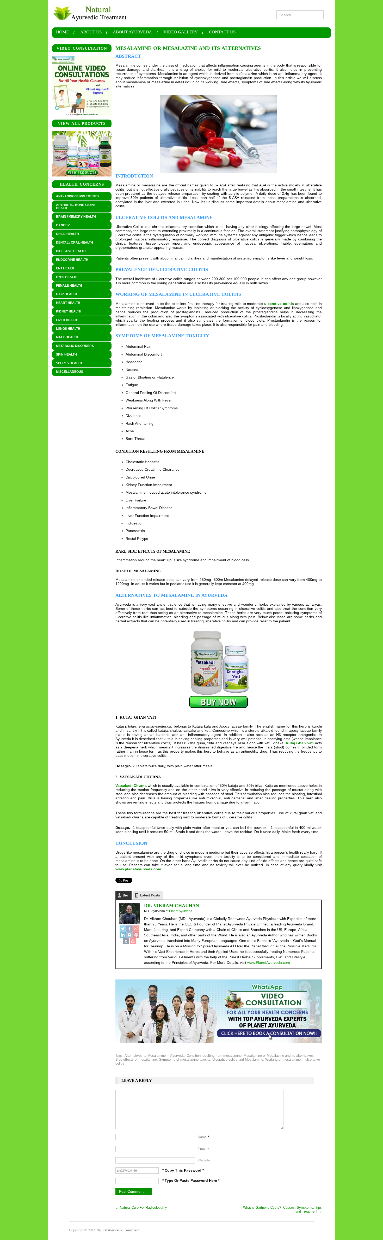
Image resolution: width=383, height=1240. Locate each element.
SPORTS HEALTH (67, 363)
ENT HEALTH (64, 269)
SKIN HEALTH (64, 355)
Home (62, 32)
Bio (125, 895)
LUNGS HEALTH (66, 329)
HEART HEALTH (66, 303)
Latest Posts (150, 895)
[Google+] (136, 928)
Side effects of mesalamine (136, 1059)
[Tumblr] (126, 941)
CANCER (61, 225)
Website (204, 1160)
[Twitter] (123, 928)
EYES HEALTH (65, 277)
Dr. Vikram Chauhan (171, 905)
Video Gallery (180, 32)
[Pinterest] (136, 935)
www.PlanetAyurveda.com (268, 962)
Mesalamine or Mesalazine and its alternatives (279, 1056)
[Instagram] (129, 935)
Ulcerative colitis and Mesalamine (237, 1059)
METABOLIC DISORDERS (75, 346)
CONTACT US (222, 32)
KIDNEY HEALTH (66, 312)
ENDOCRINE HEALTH (70, 260)
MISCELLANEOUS (67, 372)
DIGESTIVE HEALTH (69, 251)
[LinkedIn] (123, 935)
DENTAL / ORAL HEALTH (72, 243)
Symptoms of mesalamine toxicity (184, 1059)
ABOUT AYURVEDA (132, 32)
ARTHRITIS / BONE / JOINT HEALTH (74, 206)
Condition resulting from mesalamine (214, 1056)
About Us (91, 32)
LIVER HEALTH (65, 320)
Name (203, 1137)
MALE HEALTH (65, 337)
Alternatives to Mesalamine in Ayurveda (154, 1056)
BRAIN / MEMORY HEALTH (74, 217)
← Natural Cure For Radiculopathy (141, 1207)
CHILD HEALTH (65, 234)
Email (203, 1149)
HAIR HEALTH (64, 294)
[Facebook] (129, 928)
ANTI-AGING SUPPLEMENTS (77, 196)
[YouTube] (133, 941)
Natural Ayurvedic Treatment (117, 1230)
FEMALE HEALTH (67, 286)
